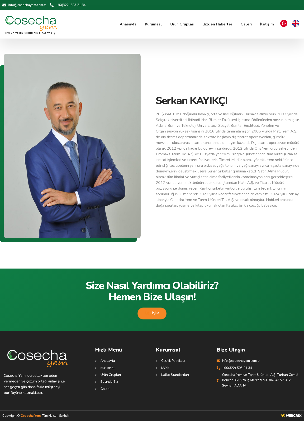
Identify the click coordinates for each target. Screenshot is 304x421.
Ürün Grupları (182, 24)
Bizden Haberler (217, 24)
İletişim (267, 24)
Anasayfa (128, 24)
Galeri (246, 24)
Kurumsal (153, 24)
